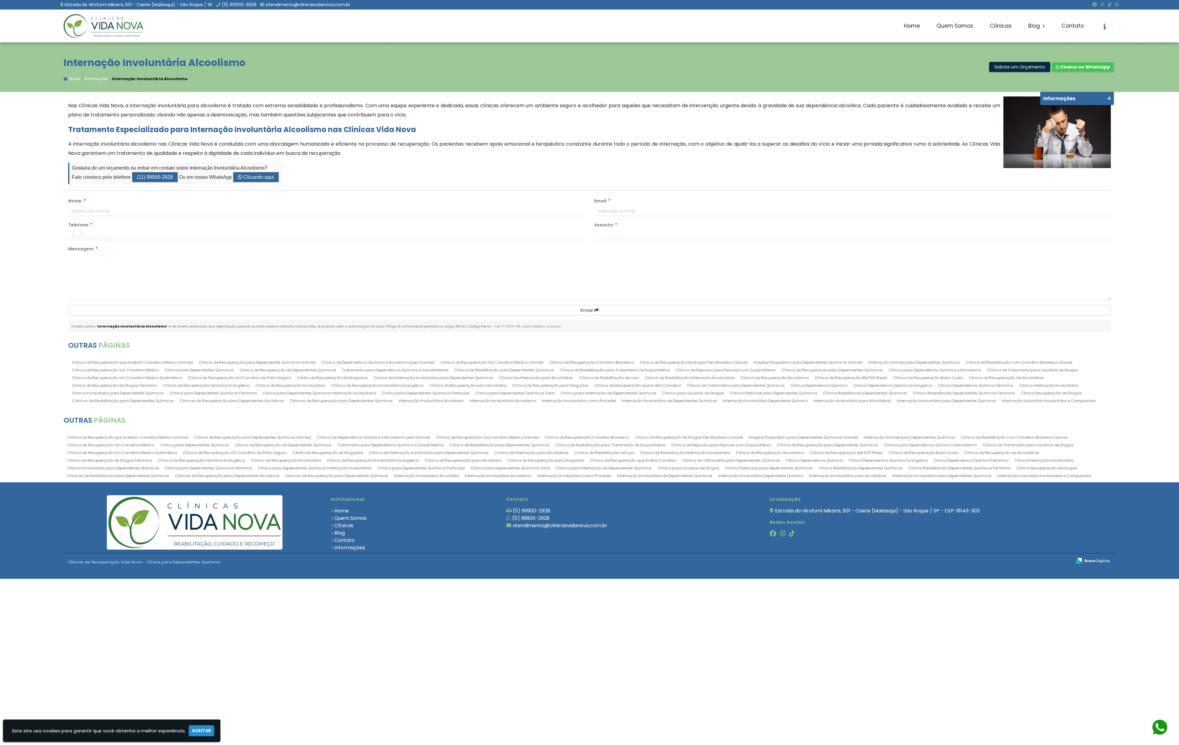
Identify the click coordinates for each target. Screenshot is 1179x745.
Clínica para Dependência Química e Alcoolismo (935, 370)
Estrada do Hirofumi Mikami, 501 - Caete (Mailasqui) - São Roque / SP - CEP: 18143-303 (877, 510)
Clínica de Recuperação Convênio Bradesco (591, 362)
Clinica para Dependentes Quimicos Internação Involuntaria (319, 393)
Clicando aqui (258, 177)
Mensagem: (83, 249)
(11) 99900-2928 (239, 5)
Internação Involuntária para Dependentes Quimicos (946, 400)
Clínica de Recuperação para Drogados (550, 385)
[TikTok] (1109, 5)
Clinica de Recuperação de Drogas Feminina (114, 385)
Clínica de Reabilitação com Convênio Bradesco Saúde (1019, 362)
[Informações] (1104, 26)
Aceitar (201, 730)
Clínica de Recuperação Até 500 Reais (851, 377)
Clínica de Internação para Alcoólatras (536, 377)
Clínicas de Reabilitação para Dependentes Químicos (123, 400)
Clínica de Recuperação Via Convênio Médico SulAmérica (127, 377)
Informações (349, 547)
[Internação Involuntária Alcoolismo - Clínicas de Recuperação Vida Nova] (103, 26)
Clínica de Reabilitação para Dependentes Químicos (504, 370)
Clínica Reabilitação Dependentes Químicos (865, 393)
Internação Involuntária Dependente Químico (765, 400)
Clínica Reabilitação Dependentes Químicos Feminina (964, 393)
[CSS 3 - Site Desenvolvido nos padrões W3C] (1043, 561)
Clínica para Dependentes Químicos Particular (425, 393)
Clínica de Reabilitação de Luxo (609, 377)
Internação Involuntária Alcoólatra (431, 400)
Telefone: (80, 225)
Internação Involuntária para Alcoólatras (852, 400)
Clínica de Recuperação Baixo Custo (928, 377)
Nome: (77, 201)
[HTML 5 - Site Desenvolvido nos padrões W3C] (1022, 561)
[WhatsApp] (1117, 5)
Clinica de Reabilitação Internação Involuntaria (690, 377)
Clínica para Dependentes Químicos (199, 370)
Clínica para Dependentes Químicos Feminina (213, 393)
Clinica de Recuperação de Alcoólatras (1006, 377)
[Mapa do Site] (1006, 561)
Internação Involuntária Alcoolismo (502, 400)
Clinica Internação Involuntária (1048, 385)
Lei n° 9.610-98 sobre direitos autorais (528, 326)
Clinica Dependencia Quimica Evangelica (892, 385)
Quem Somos (954, 25)
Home (912, 25)
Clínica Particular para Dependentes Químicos (773, 393)
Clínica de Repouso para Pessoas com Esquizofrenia (726, 370)
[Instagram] (1102, 5)
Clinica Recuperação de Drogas (1051, 393)
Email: (602, 201)
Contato (1072, 25)
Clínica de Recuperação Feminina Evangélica (206, 385)
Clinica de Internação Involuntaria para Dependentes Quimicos (433, 377)
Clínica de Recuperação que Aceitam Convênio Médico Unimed (132, 362)
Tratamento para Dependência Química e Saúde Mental (395, 370)
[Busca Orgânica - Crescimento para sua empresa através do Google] (1093, 560)
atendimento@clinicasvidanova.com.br (308, 5)
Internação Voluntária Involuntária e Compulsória (1049, 400)
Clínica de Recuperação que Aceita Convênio (637, 385)
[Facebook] (1094, 5)
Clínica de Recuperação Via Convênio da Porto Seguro (239, 377)
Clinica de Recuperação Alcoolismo (775, 377)
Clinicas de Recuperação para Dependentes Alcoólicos (232, 400)
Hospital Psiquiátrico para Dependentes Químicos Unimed (807, 362)
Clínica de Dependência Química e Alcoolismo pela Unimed (378, 362)
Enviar (587, 310)
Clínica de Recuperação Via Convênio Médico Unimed (492, 362)
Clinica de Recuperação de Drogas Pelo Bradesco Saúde (694, 362)
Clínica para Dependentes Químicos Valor (515, 393)
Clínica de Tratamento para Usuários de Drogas (1032, 370)
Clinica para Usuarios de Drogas (693, 393)
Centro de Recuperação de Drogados (332, 377)
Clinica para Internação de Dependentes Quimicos (608, 393)
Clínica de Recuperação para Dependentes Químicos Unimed (257, 362)
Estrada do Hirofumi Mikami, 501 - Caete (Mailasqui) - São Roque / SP (138, 5)
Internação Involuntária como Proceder (579, 400)
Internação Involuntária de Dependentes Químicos (669, 400)
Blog (1034, 25)
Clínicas (1001, 25)
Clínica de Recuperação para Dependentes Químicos (832, 370)
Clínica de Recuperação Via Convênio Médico (115, 370)
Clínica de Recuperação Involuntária (290, 385)
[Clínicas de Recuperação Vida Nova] (195, 522)
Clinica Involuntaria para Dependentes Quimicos (118, 393)
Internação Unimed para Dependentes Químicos (914, 362)
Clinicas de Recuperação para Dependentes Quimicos (341, 400)
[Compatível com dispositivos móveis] (1064, 561)
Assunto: (605, 225)
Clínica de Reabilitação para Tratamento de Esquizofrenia (615, 370)
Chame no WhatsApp (1084, 67)
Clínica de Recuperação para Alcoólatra (467, 385)
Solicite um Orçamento (1019, 67)
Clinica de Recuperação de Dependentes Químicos (287, 370)
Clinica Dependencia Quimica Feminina (975, 385)
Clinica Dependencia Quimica (819, 385)
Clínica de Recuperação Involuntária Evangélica (377, 385)
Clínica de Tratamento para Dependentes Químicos (736, 385)
